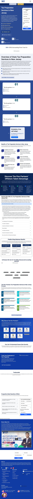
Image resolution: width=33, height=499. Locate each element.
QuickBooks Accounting (6, 482)
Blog (14, 472)
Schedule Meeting (13, 4)
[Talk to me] (4, 495)
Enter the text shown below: (26, 23)
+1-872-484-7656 (28, 474)
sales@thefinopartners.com (28, 471)
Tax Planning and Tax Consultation (7, 221)
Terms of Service (15, 475)
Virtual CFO (4, 478)
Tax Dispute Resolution (5, 230)
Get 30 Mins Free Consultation (8, 77)
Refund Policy (15, 478)
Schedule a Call (6, 31)
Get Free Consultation (6, 365)
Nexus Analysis (4, 228)
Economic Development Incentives (7, 232)
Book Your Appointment (16, 315)
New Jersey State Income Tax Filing (7, 203)
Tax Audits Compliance (5, 223)
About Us (14, 471)
